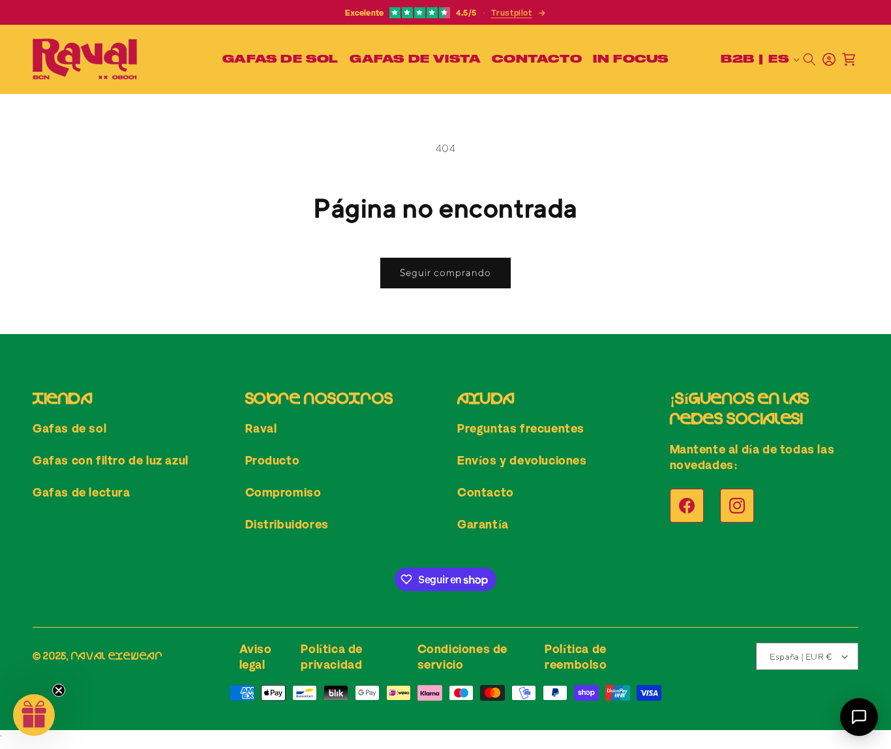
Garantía (483, 524)
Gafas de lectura (81, 492)
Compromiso (283, 492)
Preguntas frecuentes (520, 428)
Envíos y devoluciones (522, 460)
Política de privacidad (332, 656)
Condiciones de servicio (462, 656)
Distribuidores (287, 524)
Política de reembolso (576, 656)
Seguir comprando (445, 272)
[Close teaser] (58, 690)
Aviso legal (255, 656)
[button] (278, 59)
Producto (272, 460)
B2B (738, 59)
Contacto (485, 492)
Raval (261, 428)
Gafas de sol (69, 428)
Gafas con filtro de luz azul (111, 460)
